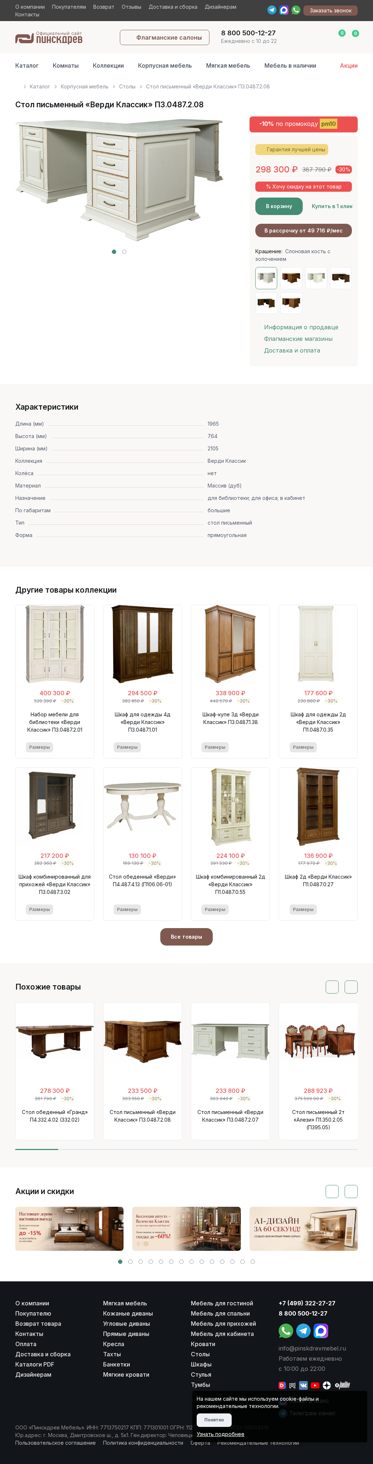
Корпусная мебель (165, 65)
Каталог (27, 65)
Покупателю (33, 1313)
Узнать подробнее (220, 1434)
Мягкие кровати (126, 1374)
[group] (69, 1229)
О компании (30, 7)
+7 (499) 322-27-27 (307, 1303)
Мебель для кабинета (222, 1333)
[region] (186, 83)
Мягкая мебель (228, 65)
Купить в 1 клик (332, 206)
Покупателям (69, 7)
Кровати (203, 1344)
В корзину (279, 206)
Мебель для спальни (220, 1313)
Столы (127, 86)
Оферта (200, 1443)
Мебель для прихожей (223, 1323)
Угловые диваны (126, 1323)
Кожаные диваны (128, 1313)
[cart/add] (78, 747)
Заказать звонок (331, 10)
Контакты (27, 14)
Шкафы (201, 1364)
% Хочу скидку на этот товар (304, 186)
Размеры (39, 747)
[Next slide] (209, 185)
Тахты (112, 1354)
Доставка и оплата (292, 350)
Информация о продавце (301, 327)
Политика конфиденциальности (143, 1443)
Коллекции (108, 65)
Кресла (113, 1344)
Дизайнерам (220, 7)
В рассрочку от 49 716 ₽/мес (303, 230)
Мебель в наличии (290, 65)
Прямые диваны (126, 1333)
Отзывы (131, 7)
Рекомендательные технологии (258, 1443)
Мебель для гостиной (222, 1303)
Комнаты (66, 65)
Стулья (201, 1374)
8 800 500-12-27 (303, 1313)
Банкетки (116, 1364)
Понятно (214, 1420)
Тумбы (200, 1384)
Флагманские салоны (169, 37)
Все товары (186, 937)
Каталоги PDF (34, 1364)
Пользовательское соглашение (55, 1443)
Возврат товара (38, 1323)
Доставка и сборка (173, 7)
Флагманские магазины (298, 338)
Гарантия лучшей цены (296, 149)
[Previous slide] (29, 185)
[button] (114, 252)
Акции (349, 65)
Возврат (103, 7)
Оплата (25, 1344)
